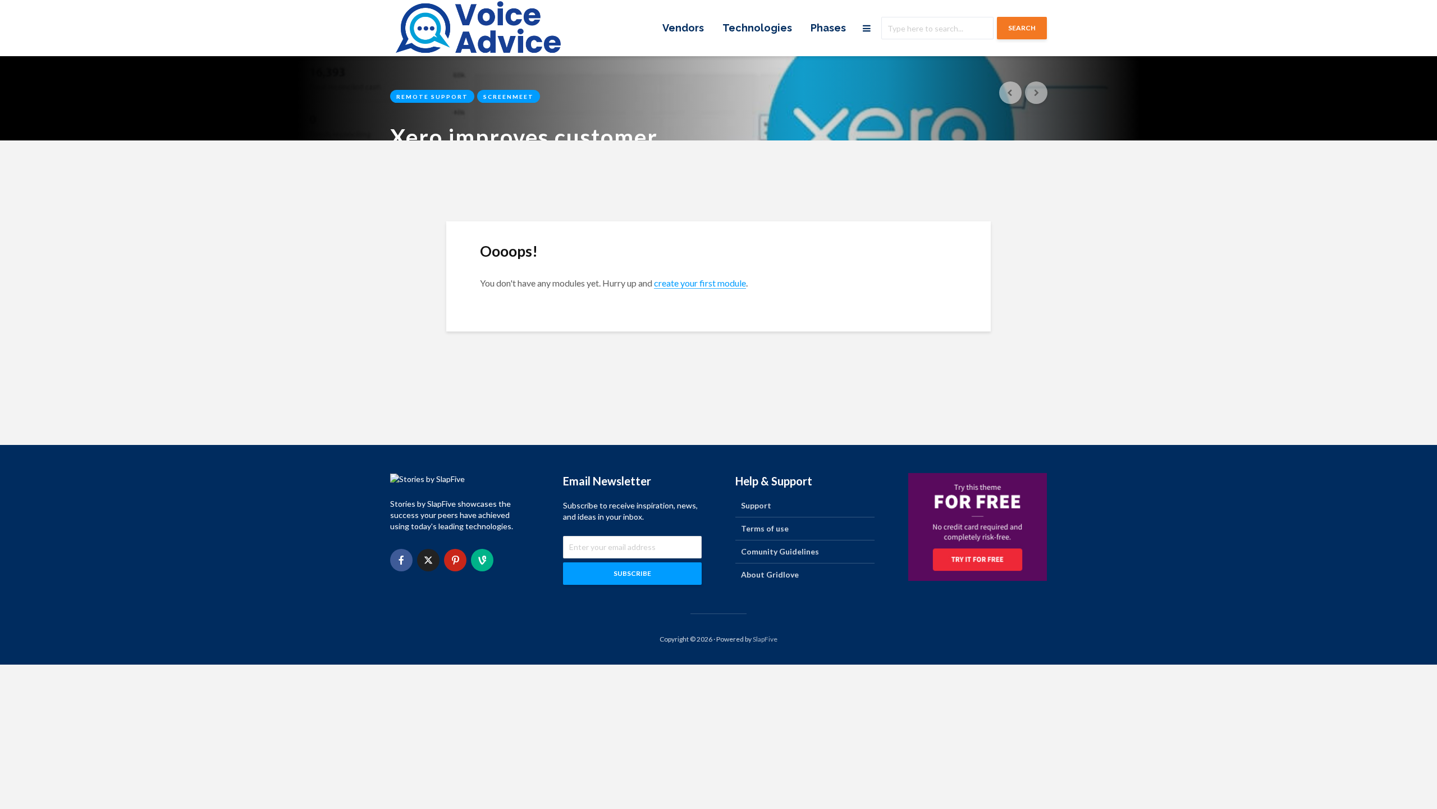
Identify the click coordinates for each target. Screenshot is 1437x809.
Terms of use (765, 528)
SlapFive (765, 639)
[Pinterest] (455, 560)
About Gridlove (770, 574)
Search (1022, 28)
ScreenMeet (508, 96)
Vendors (683, 28)
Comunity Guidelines (780, 551)
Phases (828, 28)
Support (756, 505)
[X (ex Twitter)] (428, 560)
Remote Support (432, 96)
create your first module (700, 283)
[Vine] (482, 560)
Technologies (757, 28)
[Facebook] (401, 560)
